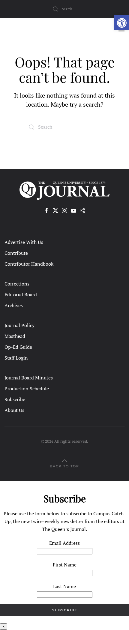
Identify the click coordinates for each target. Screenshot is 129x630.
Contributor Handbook (28, 263)
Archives (13, 305)
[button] (121, 22)
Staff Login (16, 357)
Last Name (64, 586)
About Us (14, 410)
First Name (64, 564)
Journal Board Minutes (28, 377)
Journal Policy (19, 325)
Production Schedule (26, 388)
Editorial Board (20, 294)
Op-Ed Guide (18, 347)
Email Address (64, 543)
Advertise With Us (23, 242)
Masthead (14, 336)
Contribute (16, 253)
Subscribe (14, 399)
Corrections (16, 283)
